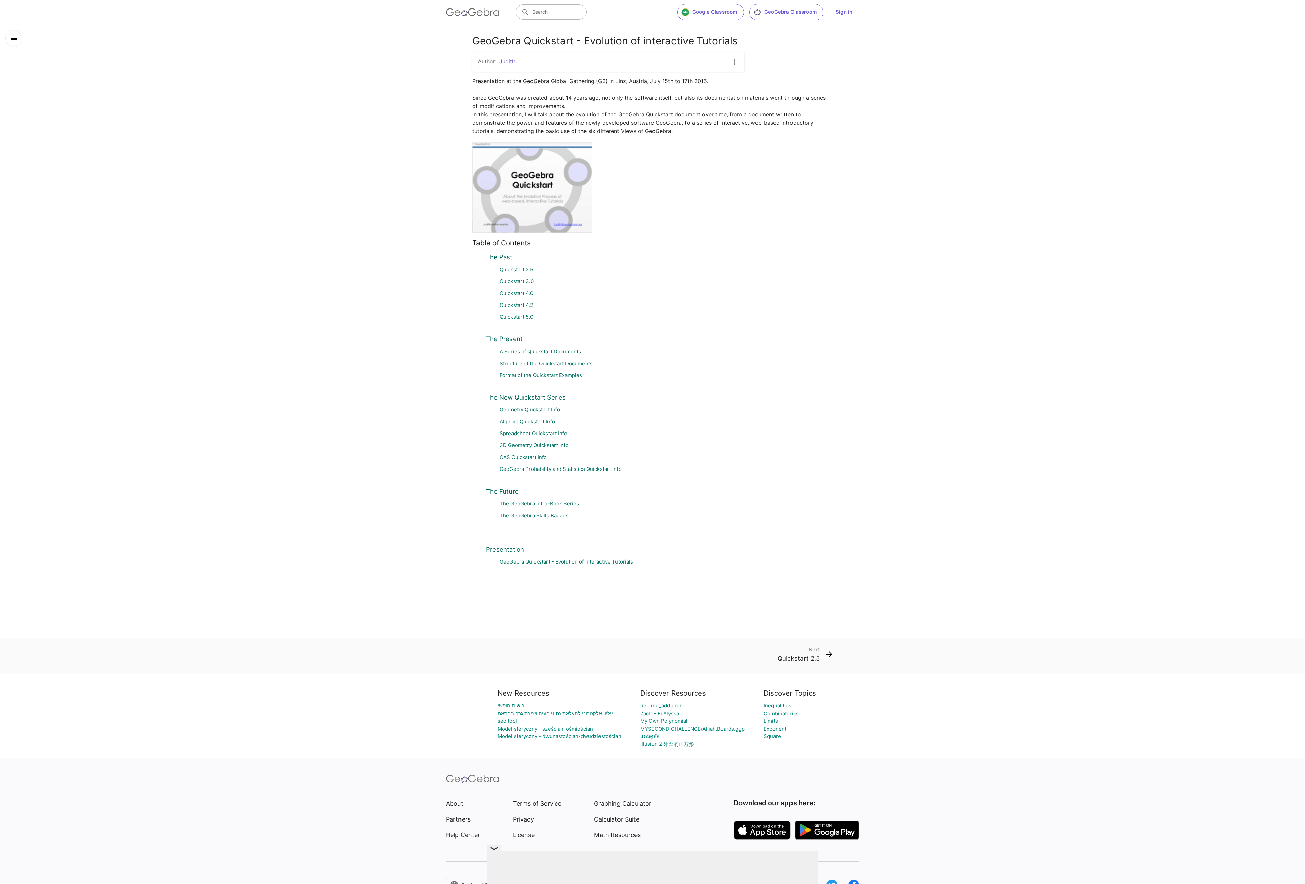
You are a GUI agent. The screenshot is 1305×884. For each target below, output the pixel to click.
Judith (507, 61)
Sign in (844, 11)
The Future (502, 491)
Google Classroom (714, 11)
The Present (504, 339)
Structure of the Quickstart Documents (546, 363)
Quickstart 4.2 (516, 305)
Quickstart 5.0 (516, 317)
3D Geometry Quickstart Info (534, 445)
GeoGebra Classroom (790, 11)
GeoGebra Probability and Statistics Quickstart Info (561, 469)
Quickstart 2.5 (516, 269)
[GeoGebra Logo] (472, 12)
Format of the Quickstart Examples (541, 375)
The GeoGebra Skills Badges (534, 515)
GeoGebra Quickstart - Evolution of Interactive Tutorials (566, 561)
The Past (499, 257)
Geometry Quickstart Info (530, 409)
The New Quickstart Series (526, 397)
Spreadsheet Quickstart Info (533, 433)
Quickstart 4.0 (516, 293)
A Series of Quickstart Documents (540, 351)
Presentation (505, 549)
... (502, 527)
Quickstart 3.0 (517, 281)
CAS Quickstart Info (523, 457)
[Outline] (13, 38)
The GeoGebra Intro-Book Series (539, 503)
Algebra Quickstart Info (527, 421)
